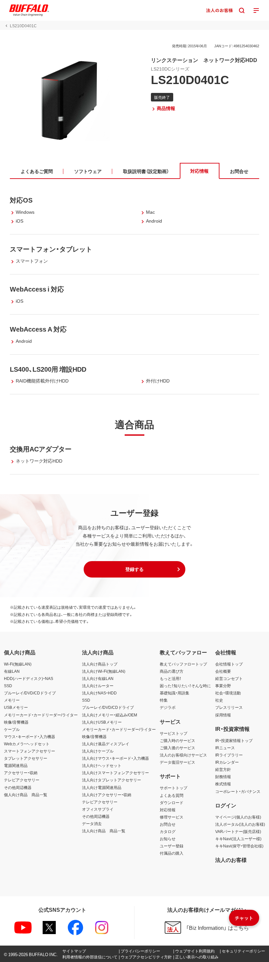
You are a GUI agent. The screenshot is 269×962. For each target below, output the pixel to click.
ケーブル (12, 729)
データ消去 (92, 823)
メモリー (12, 700)
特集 (164, 700)
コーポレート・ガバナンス (237, 791)
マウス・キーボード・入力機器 (29, 736)
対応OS (21, 200)
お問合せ (168, 824)
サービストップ (173, 733)
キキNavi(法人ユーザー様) (238, 839)
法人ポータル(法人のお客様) (240, 824)
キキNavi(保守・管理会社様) (239, 846)
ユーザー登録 (171, 846)
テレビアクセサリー (21, 780)
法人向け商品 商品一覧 (103, 831)
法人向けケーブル (98, 751)
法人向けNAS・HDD (99, 693)
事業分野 (223, 686)
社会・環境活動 (228, 693)
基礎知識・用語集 (174, 693)
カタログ (168, 831)
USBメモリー (16, 707)
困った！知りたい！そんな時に (185, 686)
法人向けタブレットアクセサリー (111, 780)
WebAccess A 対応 (38, 329)
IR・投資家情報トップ (234, 740)
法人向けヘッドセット (101, 765)
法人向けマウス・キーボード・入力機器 (115, 758)
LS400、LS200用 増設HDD (48, 369)
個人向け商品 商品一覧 (25, 795)
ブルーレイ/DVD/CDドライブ (30, 693)
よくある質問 (171, 795)
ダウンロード (171, 802)
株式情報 (223, 784)
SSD (8, 686)
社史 (219, 700)
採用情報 (223, 715)
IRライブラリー (229, 755)
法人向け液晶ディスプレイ (105, 744)
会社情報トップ (229, 664)
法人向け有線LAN (98, 678)
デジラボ (168, 707)
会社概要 (223, 671)
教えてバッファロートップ (183, 664)
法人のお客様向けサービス (183, 755)
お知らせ (168, 839)
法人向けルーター (98, 686)
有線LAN (12, 671)
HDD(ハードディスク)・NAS (28, 678)
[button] (134, 569)
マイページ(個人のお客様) (238, 817)
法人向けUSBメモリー (102, 722)
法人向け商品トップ (99, 664)
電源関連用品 (16, 765)
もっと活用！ (170, 678)
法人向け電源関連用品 (101, 787)
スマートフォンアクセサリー (29, 751)
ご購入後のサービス (177, 748)
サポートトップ (173, 788)
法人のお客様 (231, 860)
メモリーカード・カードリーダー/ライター (41, 715)
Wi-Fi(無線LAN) (17, 664)
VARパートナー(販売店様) (238, 831)
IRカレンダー (227, 762)
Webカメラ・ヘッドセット (27, 744)
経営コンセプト (229, 678)
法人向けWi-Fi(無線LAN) (103, 671)
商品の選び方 (171, 671)
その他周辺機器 (17, 787)
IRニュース (225, 748)
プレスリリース (229, 707)
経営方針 (223, 769)
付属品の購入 (171, 853)
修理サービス (171, 817)
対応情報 (168, 810)
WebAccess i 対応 (37, 289)
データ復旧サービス (177, 762)
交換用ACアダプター (41, 448)
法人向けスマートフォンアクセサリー (115, 773)
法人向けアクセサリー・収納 (106, 795)
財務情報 (223, 776)
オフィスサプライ (98, 809)
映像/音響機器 (16, 722)
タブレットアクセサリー (25, 758)
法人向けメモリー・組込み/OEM (109, 715)
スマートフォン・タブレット (51, 248)
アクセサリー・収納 (20, 773)
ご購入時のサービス (177, 740)
